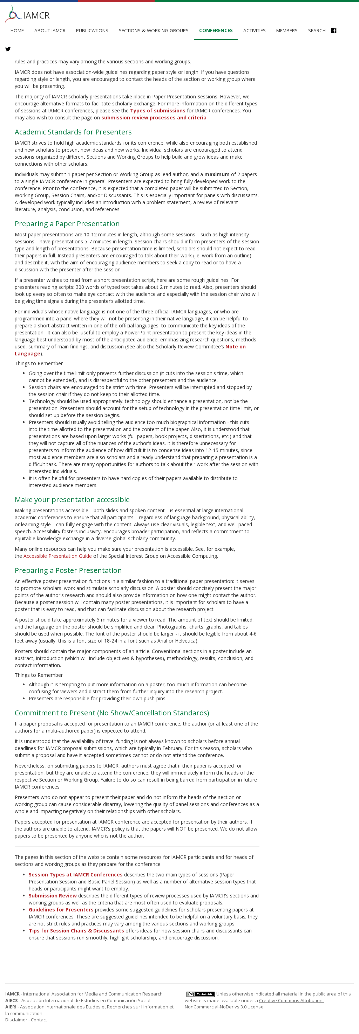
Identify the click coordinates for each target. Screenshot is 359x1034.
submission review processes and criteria (153, 117)
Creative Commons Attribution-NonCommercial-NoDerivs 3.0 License (254, 1003)
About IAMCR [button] (50, 30)
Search (317, 30)
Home (17, 30)
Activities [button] (254, 30)
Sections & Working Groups (154, 30)
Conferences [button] (216, 30)
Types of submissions (157, 110)
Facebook (337, 31)
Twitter (11, 49)
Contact (39, 1019)
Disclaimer (16, 1019)
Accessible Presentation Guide (57, 556)
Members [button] (287, 30)
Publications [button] (92, 30)
